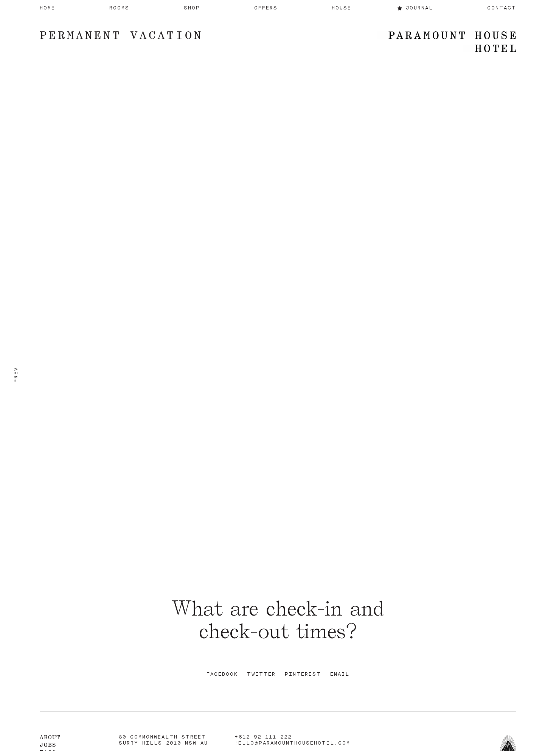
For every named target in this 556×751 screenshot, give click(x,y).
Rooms (119, 8)
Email (339, 674)
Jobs (48, 744)
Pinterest (303, 674)
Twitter (261, 674)
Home (47, 8)
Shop (192, 8)
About (50, 737)
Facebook (222, 674)
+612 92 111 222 (263, 737)
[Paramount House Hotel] (446, 42)
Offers (266, 8)
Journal (419, 8)
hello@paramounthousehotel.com (292, 743)
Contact (501, 8)
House (341, 8)
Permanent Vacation (121, 35)
